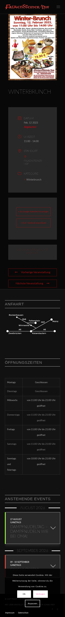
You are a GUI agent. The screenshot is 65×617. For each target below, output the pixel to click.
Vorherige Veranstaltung (35, 272)
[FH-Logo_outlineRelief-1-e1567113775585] (27, 7)
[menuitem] (58, 7)
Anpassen (32, 603)
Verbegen (40, 594)
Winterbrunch (33, 180)
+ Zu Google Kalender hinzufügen (33, 212)
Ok (24, 594)
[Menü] (58, 7)
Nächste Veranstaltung (29, 283)
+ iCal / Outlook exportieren (33, 223)
